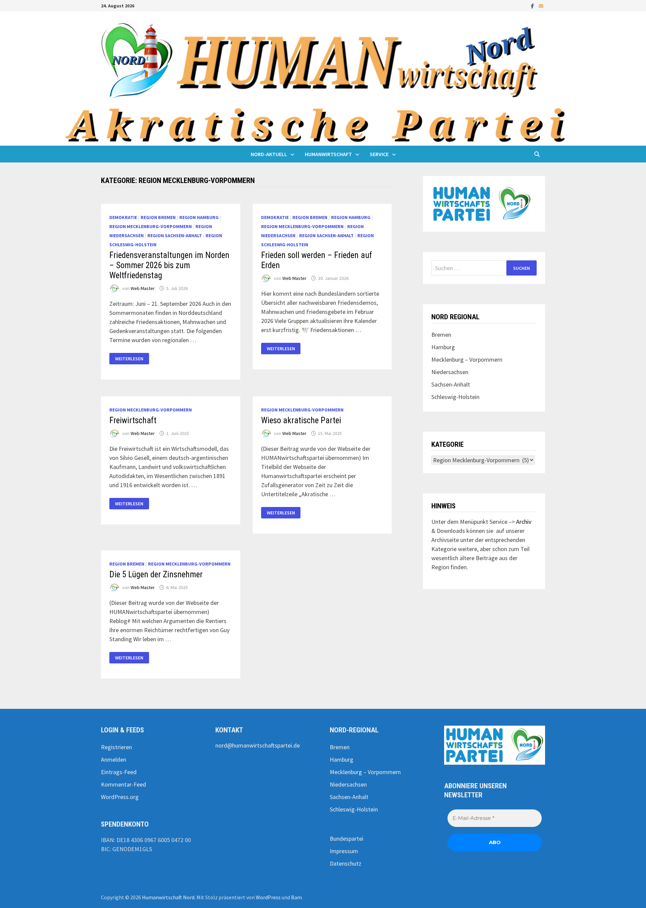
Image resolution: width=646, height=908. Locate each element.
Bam (296, 897)
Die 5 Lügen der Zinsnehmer (156, 574)
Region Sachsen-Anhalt (174, 235)
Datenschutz (345, 863)
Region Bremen (158, 217)
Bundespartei (346, 838)
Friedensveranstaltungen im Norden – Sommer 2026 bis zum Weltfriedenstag (169, 265)
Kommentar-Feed (123, 784)
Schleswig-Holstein (455, 397)
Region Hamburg (199, 217)
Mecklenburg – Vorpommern (466, 359)
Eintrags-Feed (119, 772)
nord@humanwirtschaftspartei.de (257, 745)
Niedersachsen (449, 372)
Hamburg (443, 347)
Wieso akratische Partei (301, 420)
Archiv (523, 521)
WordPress (268, 897)
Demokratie (123, 217)
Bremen (441, 334)
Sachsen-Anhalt (450, 384)
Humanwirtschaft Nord (168, 897)
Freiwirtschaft (132, 420)
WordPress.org (120, 797)
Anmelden (113, 759)
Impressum (344, 851)
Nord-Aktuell (269, 154)
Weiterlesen (132, 359)
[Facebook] (533, 5)
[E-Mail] (541, 5)
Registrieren (116, 747)
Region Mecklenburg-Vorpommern (150, 226)
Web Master (143, 288)
